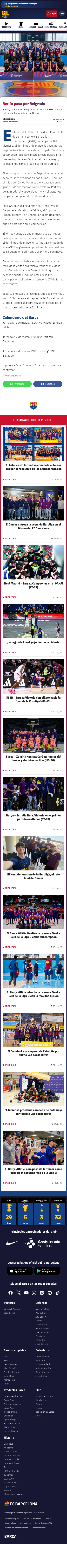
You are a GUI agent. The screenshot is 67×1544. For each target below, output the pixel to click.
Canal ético (40, 1400)
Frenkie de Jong (11, 1372)
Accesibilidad (10, 1523)
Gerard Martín (42, 1328)
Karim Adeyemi (42, 1372)
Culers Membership (13, 1396)
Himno (38, 1408)
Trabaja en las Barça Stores (44, 1413)
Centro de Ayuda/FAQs (10, 1417)
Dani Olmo (9, 1376)
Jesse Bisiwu (41, 1376)
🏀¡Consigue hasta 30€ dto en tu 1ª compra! (20, 4)
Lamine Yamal (42, 1356)
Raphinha (40, 1360)
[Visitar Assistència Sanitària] (43, 1243)
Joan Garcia (9, 1313)
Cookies (48, 1518)
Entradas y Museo (12, 1404)
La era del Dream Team (12, 1465)
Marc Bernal (9, 1379)
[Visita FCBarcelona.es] (5, 14)
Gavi (6, 1356)
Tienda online (10, 1411)
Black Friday (9, 1427)
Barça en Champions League (13, 1492)
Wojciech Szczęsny (13, 1309)
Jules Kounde (41, 1332)
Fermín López (10, 1364)
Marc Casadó (10, 1368)
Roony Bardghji (42, 1364)
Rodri (6, 1383)
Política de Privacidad (32, 1518)
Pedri (6, 1360)
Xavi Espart (40, 1316)
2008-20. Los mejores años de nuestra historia (12, 1455)
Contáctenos (25, 1523)
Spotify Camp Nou (44, 1396)
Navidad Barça (11, 1431)
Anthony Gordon (43, 1368)
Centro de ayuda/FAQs (44, 1523)
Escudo (38, 1404)
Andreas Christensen (41, 1322)
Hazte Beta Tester (12, 1423)
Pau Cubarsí (41, 1313)
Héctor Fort (40, 1340)
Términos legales (12, 1518)
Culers (51, 14)
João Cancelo (41, 1344)
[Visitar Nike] (12, 1243)
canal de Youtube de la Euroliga (22, 307)
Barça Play (9, 1400)
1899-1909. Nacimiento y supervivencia (10, 1482)
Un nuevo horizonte (8, 1445)
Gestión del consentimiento (16, 1527)
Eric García (40, 1336)
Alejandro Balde (43, 1309)
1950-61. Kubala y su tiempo (12, 1473)
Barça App (9, 1408)
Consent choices (39, 1527)
